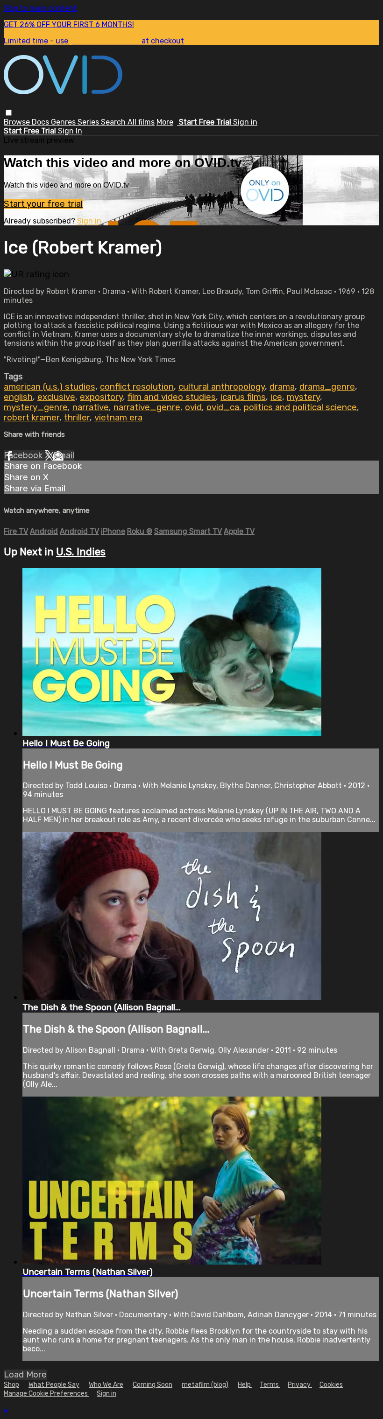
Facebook (24, 455)
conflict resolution (137, 387)
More (164, 122)
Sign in (245, 122)
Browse (18, 122)
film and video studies (172, 397)
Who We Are (106, 1385)
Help (245, 1385)
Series (89, 122)
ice (276, 397)
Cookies (331, 1385)
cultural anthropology (221, 387)
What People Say (53, 1385)
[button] (9, 113)
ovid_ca (222, 407)
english (18, 397)
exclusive (56, 397)
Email (63, 455)
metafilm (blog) (205, 1385)
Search (114, 122)
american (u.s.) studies (49, 387)
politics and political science (300, 407)
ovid (193, 407)
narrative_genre (146, 407)
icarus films (243, 397)
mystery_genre (36, 407)
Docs (41, 122)
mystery (303, 397)
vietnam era (118, 417)
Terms (270, 1385)
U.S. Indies (81, 552)
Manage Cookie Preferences (46, 1394)
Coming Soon (152, 1385)
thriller (77, 417)
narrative (90, 407)
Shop (11, 1385)
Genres (64, 122)
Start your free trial (43, 204)
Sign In (70, 130)
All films (141, 122)
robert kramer (31, 417)
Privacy (300, 1385)
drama (282, 387)
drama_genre (327, 387)
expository (101, 397)
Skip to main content (40, 8)
